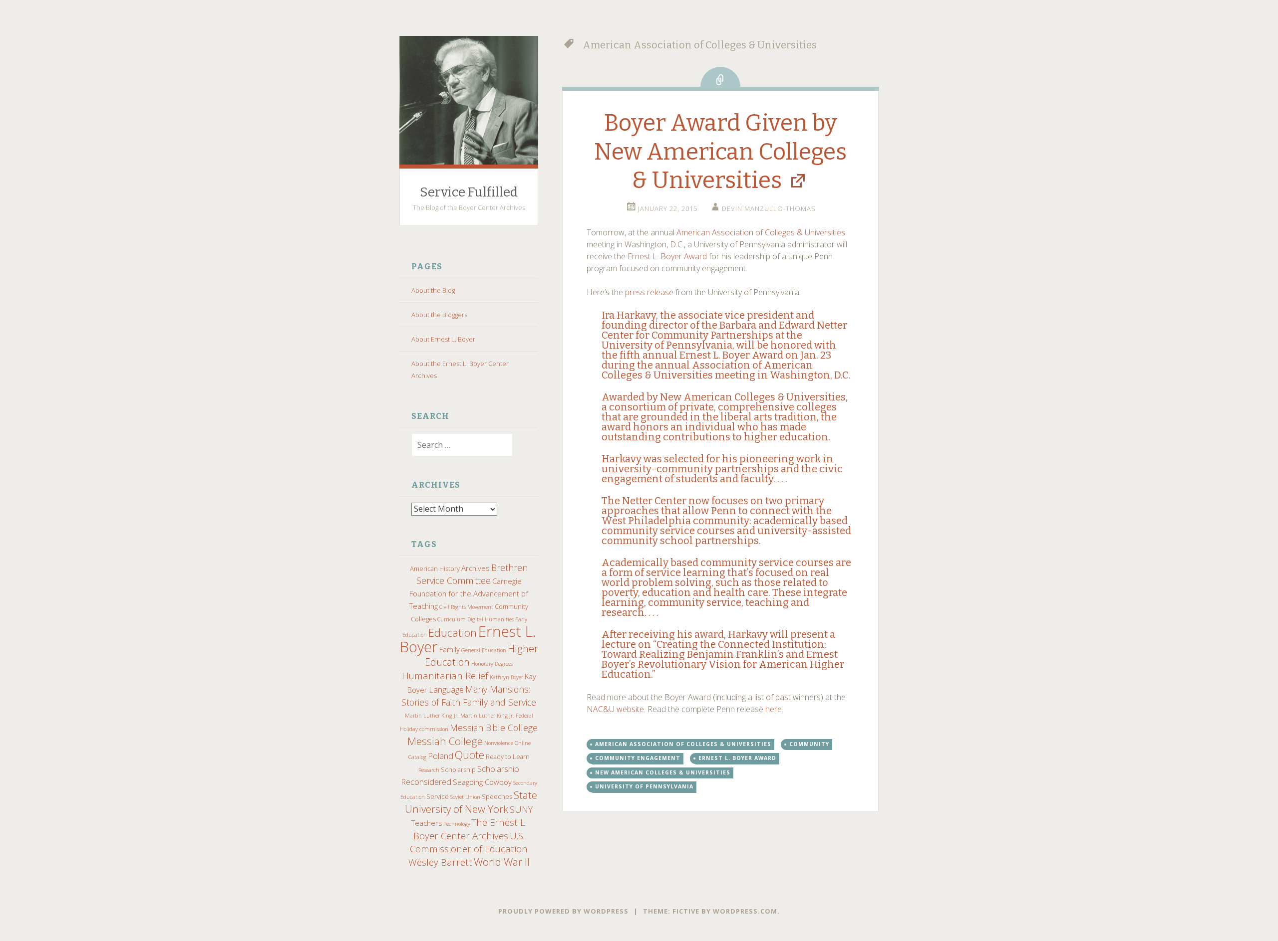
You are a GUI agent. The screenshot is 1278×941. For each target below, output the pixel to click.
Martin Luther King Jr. (432, 715)
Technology (457, 823)
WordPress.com (745, 911)
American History (435, 568)
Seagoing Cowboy (482, 782)
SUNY (521, 809)
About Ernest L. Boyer (443, 339)
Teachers (426, 823)
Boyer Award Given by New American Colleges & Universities (720, 151)
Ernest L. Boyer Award (667, 256)
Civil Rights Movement (466, 606)
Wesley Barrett (440, 862)
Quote (469, 755)
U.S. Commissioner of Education (469, 842)
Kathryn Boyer (506, 677)
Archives (475, 568)
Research (428, 769)
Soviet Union (465, 796)
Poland (440, 755)
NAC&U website (615, 709)
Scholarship (458, 769)
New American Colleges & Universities (753, 397)
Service (437, 796)
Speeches (497, 796)
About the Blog (433, 290)
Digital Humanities (490, 619)
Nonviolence (498, 743)
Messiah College (445, 741)
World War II (502, 862)
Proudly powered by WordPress (563, 911)
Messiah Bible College (494, 728)
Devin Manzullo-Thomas (769, 208)
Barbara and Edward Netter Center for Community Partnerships (724, 330)
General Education (483, 650)
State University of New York (471, 802)
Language (446, 689)
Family (449, 649)
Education (452, 632)
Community (809, 744)
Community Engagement (637, 757)
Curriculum (451, 619)
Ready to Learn (508, 756)
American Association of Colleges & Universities (760, 232)
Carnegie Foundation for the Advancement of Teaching (468, 593)
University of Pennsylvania (644, 786)
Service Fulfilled (469, 192)
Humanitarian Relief (445, 675)
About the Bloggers (439, 314)
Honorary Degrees (492, 663)
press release (649, 292)
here (773, 709)
